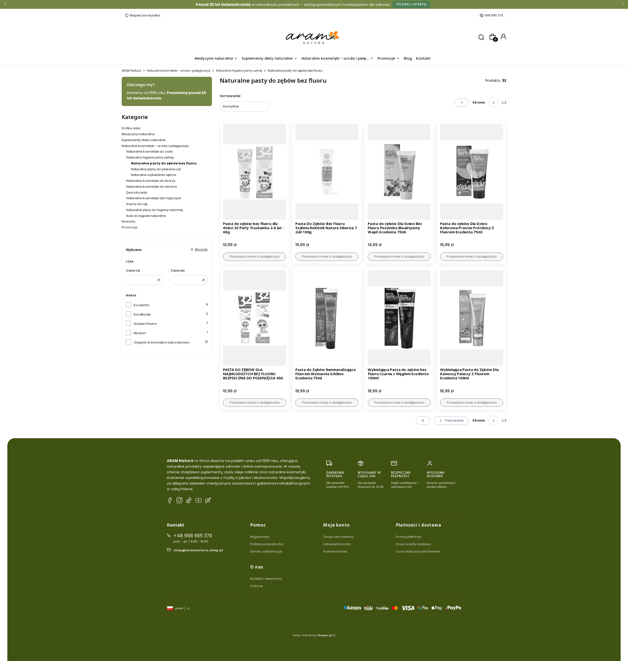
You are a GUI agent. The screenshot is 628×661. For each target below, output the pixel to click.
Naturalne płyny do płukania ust (156, 169)
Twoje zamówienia (338, 536)
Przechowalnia (335, 551)
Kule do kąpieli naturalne (146, 215)
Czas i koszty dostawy (413, 544)
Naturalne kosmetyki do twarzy (150, 180)
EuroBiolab (142, 314)
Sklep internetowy (312, 635)
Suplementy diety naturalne (144, 140)
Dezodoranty (136, 192)
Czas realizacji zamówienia (418, 551)
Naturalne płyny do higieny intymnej (154, 210)
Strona (478, 102)
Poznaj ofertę (411, 4)
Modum (140, 333)
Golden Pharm (145, 323)
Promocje (129, 227)
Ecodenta (141, 305)
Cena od (133, 270)
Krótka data (131, 128)
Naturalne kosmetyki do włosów (151, 186)
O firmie (256, 586)
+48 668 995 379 (192, 535)
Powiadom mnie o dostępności (254, 256)
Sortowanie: (230, 95)
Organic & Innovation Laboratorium (162, 342)
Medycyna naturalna (138, 134)
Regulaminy (259, 536)
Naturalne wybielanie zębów (153, 174)
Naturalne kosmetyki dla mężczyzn (153, 198)
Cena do (178, 270)
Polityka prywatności (266, 544)
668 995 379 (493, 15)
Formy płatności (408, 536)
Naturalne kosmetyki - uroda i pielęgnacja (178, 70)
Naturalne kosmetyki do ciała (149, 151)
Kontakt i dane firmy (266, 578)
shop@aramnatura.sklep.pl (198, 550)
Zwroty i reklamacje (266, 551)
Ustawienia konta (337, 544)
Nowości (128, 221)
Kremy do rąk (137, 204)
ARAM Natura (131, 70)
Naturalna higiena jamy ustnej (239, 70)
